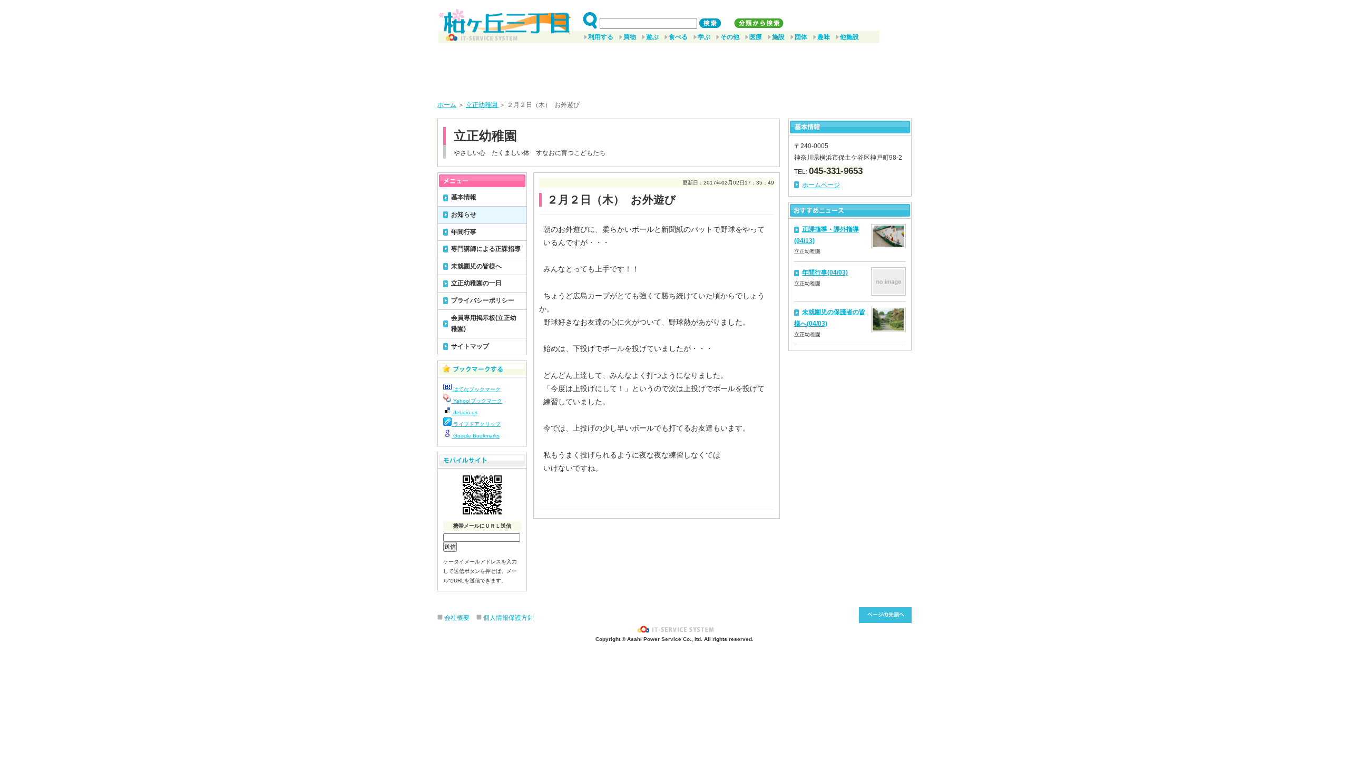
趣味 (823, 37)
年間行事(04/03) (825, 272)
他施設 (849, 37)
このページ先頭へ (885, 615)
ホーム (446, 105)
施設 (778, 37)
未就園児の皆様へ (476, 266)
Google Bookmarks (476, 436)
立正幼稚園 (482, 105)
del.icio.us (464, 412)
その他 (729, 37)
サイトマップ (470, 346)
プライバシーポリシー (482, 300)
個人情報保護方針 (508, 617)
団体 (801, 37)
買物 (629, 37)
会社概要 (457, 617)
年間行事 (463, 232)
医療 (755, 37)
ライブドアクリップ (476, 424)
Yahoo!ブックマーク (477, 401)
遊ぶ (652, 37)
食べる (678, 37)
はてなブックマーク (476, 389)
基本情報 (463, 197)
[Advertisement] (674, 68)
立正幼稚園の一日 (476, 283)
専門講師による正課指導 (486, 248)
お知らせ (463, 214)
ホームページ (821, 185)
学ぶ (704, 37)
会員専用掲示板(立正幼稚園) (483, 323)
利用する (600, 37)
